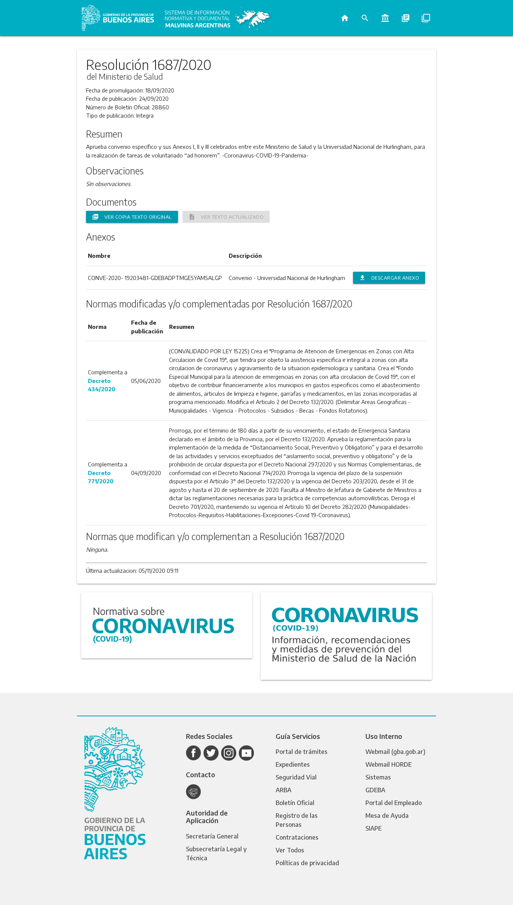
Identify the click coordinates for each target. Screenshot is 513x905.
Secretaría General (212, 836)
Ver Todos (290, 850)
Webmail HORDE (388, 764)
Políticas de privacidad (307, 863)
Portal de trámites (301, 751)
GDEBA (375, 790)
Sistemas (378, 777)
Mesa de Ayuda (387, 815)
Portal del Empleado (393, 803)
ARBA (283, 790)
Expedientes (293, 764)
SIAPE (373, 828)
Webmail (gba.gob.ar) (395, 751)
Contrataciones (297, 837)
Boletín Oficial (295, 803)
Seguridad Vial (296, 777)
